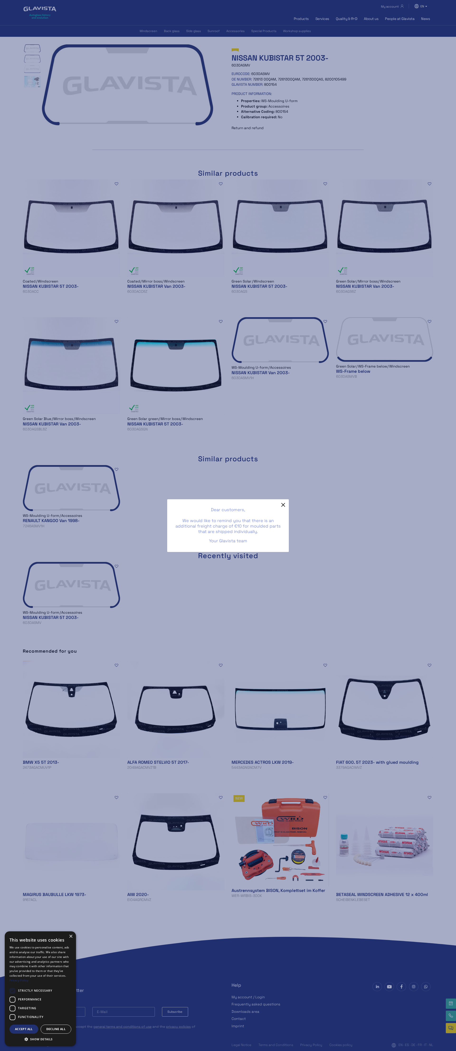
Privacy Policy (19, 980)
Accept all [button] (24, 1029)
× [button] (70, 936)
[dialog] (40, 988)
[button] (40, 1039)
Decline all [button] (56, 1029)
